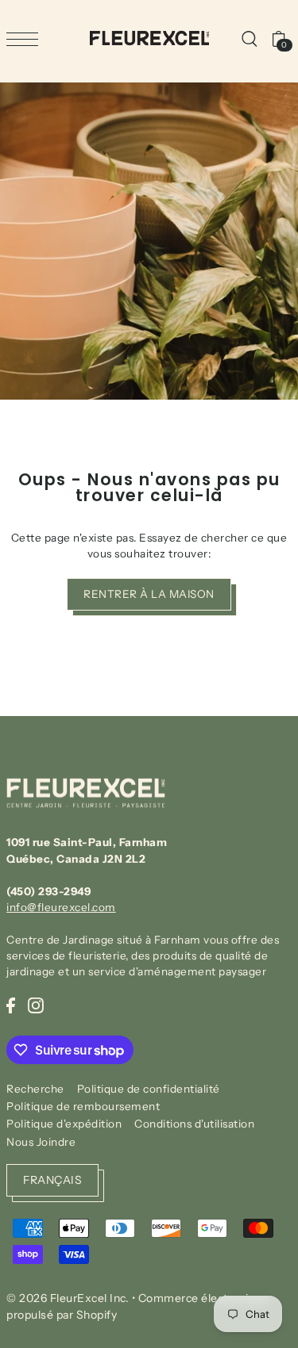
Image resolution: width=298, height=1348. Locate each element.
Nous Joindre (40, 1141)
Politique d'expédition (64, 1123)
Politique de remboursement (83, 1106)
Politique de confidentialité (148, 1088)
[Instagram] (36, 1004)
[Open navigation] (26, 39)
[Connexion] (248, 38)
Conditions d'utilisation (194, 1123)
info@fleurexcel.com (61, 907)
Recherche (35, 1088)
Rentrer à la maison (149, 594)
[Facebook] (10, 1004)
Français (52, 1180)
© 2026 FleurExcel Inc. (67, 1298)
